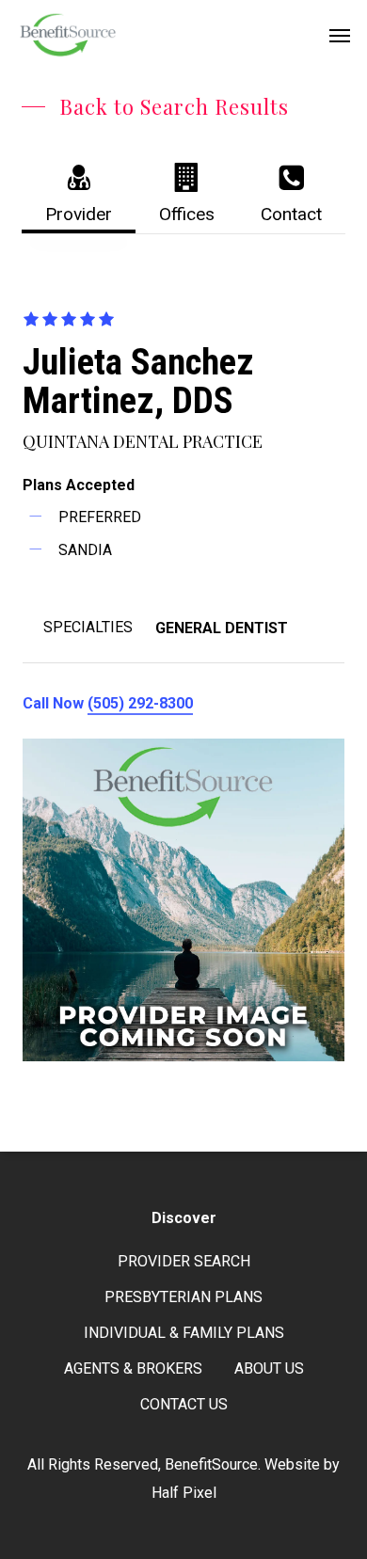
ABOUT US (269, 1368)
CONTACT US (184, 1404)
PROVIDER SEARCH (184, 1261)
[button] (339, 34)
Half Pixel (184, 1493)
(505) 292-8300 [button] (140, 703)
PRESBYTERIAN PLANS (183, 1297)
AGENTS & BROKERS (133, 1368)
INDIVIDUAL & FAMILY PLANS (184, 1333)
